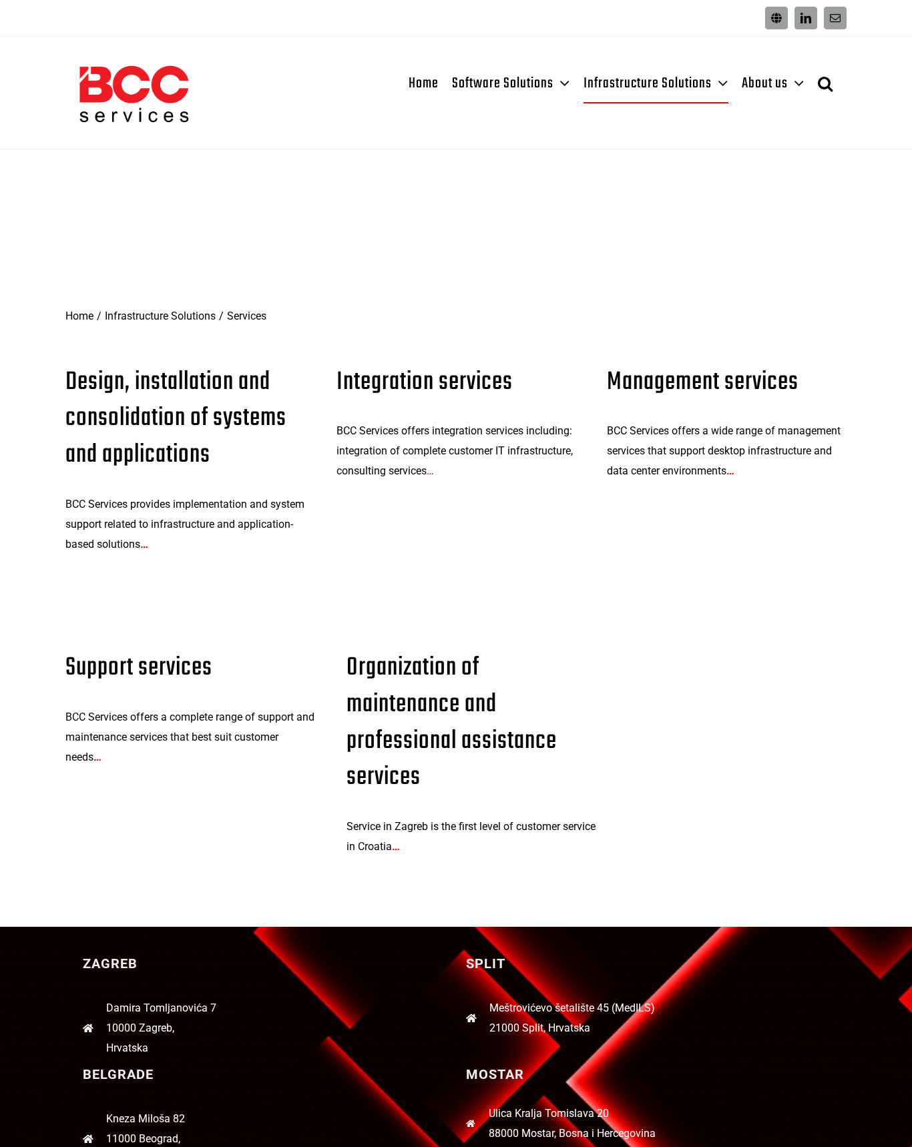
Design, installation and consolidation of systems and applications (175, 418)
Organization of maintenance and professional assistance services (452, 722)
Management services (703, 382)
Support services (138, 668)
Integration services (424, 382)
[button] (825, 83)
